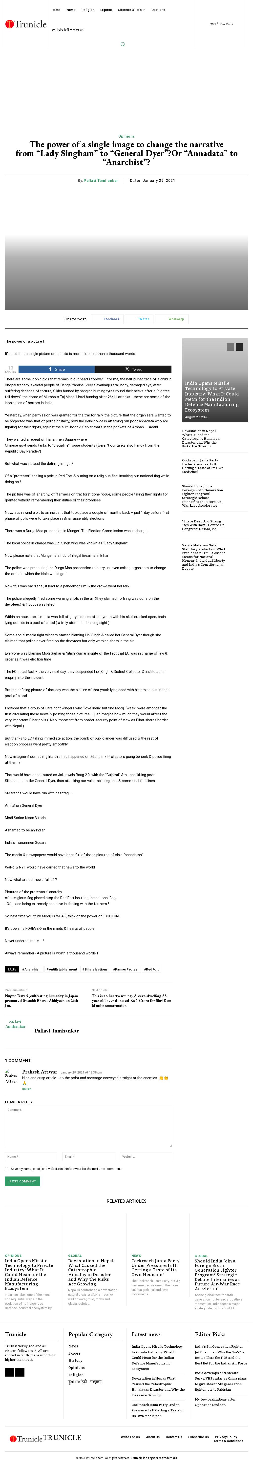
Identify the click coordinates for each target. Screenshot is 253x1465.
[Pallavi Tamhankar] (17, 1031)
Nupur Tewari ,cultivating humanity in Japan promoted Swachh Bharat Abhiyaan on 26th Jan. (41, 1000)
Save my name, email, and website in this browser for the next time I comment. (66, 1169)
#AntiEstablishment (62, 969)
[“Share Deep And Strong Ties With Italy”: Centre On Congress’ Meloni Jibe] (238, 525)
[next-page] (239, 347)
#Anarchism (31, 969)
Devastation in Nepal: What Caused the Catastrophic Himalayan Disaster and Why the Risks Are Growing (201, 439)
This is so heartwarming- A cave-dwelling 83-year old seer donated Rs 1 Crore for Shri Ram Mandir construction (131, 1000)
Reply (26, 1089)
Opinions (126, 136)
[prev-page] (230, 347)
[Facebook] (9, 1372)
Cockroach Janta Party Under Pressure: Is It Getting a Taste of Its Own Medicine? (202, 466)
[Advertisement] (126, 86)
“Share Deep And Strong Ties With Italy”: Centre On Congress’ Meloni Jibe (203, 525)
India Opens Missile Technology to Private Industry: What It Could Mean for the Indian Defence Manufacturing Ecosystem (212, 396)
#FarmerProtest (126, 969)
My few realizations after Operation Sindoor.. (215, 1402)
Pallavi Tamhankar (101, 180)
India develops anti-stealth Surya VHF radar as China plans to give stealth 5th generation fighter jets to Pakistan (221, 1381)
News (136, 1255)
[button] (122, 44)
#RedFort (151, 969)
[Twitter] (19, 1372)
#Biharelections (95, 969)
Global (75, 1255)
